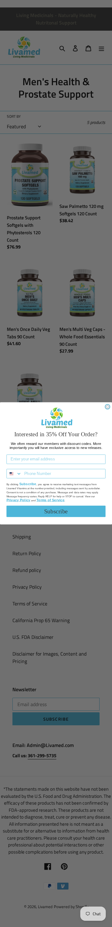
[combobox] (14, 473)
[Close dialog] (107, 406)
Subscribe (56, 511)
